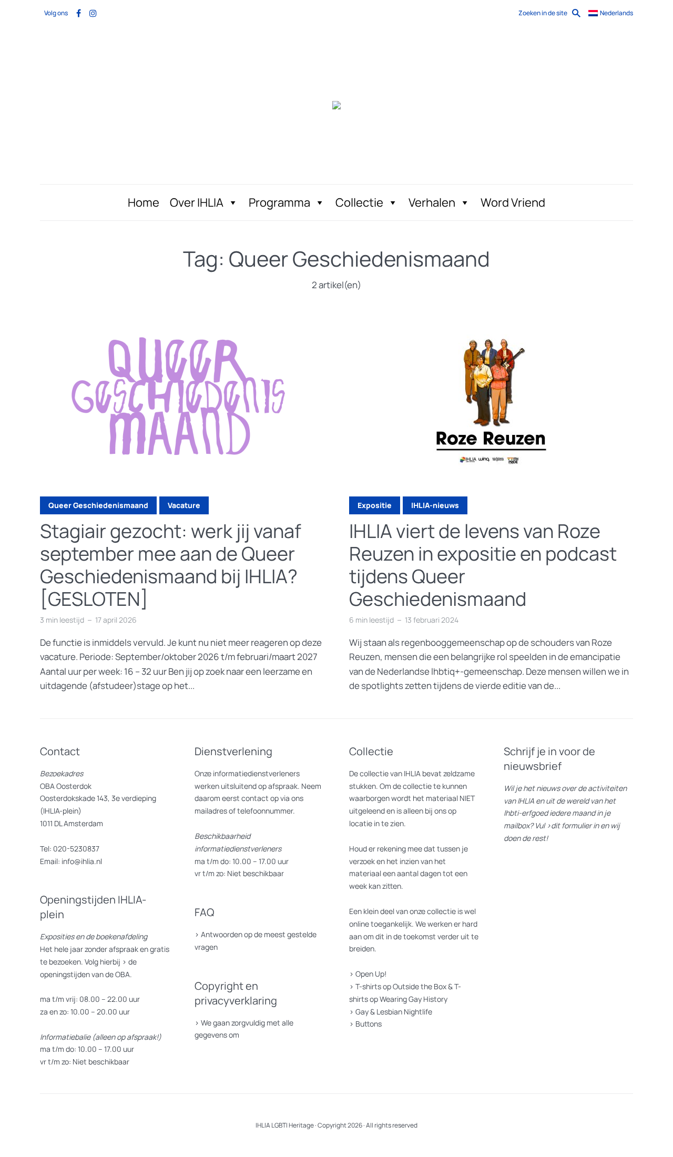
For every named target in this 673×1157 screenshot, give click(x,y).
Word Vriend (513, 202)
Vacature (184, 505)
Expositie (375, 505)
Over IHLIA (196, 202)
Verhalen (432, 202)
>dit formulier (569, 825)
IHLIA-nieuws (435, 505)
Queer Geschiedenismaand (98, 505)
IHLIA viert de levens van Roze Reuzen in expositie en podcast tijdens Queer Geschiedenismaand (483, 565)
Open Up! (370, 974)
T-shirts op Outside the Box (400, 986)
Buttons (368, 1024)
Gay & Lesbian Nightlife (393, 1012)
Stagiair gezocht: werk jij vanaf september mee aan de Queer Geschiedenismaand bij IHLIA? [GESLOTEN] (170, 565)
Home (143, 202)
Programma (279, 202)
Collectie (359, 202)
